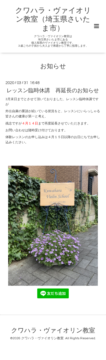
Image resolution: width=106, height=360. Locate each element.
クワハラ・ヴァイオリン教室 (53, 331)
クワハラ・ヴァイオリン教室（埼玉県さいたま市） (53, 19)
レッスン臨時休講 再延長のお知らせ (53, 90)
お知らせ (53, 66)
